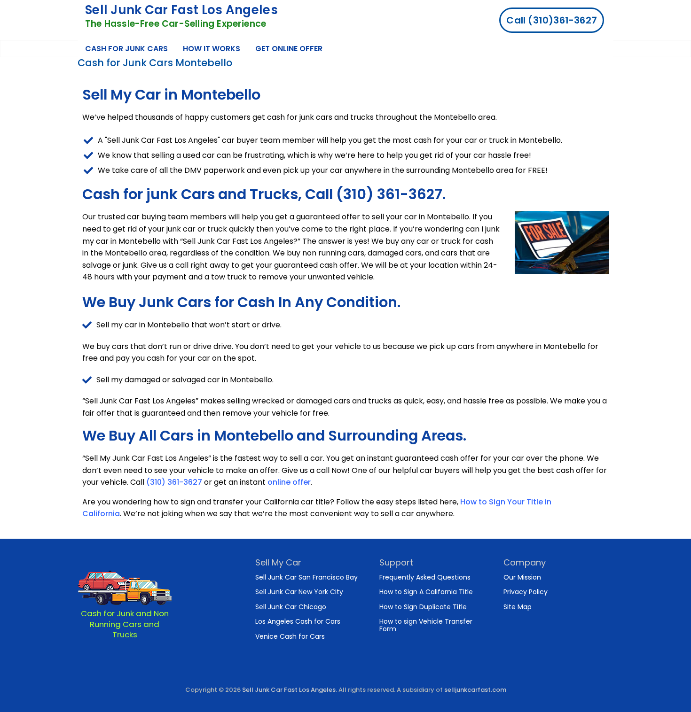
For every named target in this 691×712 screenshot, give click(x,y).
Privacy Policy (525, 591)
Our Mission (522, 577)
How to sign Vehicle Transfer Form (425, 625)
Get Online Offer (288, 48)
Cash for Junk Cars (126, 48)
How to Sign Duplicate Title (423, 606)
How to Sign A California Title (426, 591)
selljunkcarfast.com (475, 689)
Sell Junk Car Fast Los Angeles (181, 9)
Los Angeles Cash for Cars (297, 621)
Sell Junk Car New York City (299, 591)
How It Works (211, 48)
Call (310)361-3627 (551, 20)
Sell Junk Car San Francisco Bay (306, 577)
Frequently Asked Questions (425, 577)
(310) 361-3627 (174, 482)
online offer (289, 482)
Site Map (517, 606)
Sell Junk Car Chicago (290, 606)
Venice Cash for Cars (290, 636)
